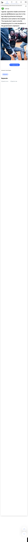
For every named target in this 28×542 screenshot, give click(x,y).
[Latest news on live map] (3, 2)
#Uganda (5, 74)
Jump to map (15, 64)
